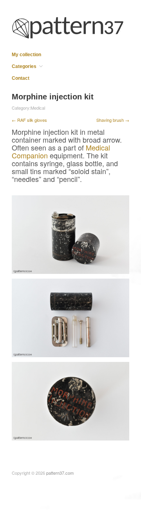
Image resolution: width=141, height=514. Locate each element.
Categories (24, 66)
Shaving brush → (112, 120)
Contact (20, 78)
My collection (26, 54)
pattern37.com (60, 473)
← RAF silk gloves (29, 120)
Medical (38, 108)
